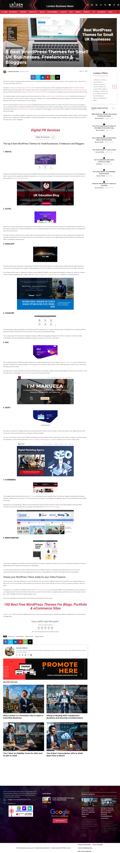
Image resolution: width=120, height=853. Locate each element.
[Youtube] (110, 5)
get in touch (9, 614)
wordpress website (39, 636)
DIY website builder (78, 87)
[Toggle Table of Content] (52, 137)
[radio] (38, 628)
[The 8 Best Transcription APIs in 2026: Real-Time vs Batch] (67, 736)
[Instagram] (92, 5)
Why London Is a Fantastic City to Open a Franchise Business (88, 811)
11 (104, 124)
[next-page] (46, 806)
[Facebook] (87, 5)
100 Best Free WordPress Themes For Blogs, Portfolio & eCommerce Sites (45, 606)
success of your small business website (57, 96)
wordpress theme (29, 636)
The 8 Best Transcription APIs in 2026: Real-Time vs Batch (65, 754)
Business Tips (11, 17)
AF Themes (32, 496)
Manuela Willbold (13, 71)
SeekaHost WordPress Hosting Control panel (72, 90)
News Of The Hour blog (51, 507)
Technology (18, 48)
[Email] (57, 77)
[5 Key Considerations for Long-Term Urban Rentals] (46, 800)
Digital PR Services (45, 130)
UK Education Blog (22, 178)
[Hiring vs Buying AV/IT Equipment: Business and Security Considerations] (67, 699)
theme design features (43, 590)
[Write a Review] (60, 813)
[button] (118, 12)
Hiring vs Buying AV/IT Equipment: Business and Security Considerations (65, 716)
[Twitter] (105, 5)
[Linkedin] (96, 5)
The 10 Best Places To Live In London (104, 150)
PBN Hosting (45, 92)
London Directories (8, 750)
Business (6, 712)
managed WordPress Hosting (30, 92)
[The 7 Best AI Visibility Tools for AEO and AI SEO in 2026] (23, 736)
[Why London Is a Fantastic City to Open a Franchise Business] (23, 699)
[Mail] (25, 654)
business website (20, 636)
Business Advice (50, 712)
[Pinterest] (47, 77)
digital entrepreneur (41, 274)
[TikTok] (101, 5)
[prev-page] (43, 806)
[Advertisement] (40, 769)
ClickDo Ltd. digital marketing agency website (42, 439)
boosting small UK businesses (26, 109)
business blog (11, 636)
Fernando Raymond (54, 274)
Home (4, 17)
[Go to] (114, 86)
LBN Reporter (99, 164)
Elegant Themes (66, 362)
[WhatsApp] (52, 77)
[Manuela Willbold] (5, 71)
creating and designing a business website (22, 87)
